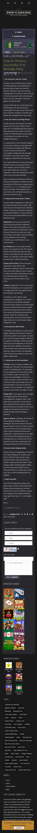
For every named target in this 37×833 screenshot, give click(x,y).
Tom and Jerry (25, 763)
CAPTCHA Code (9, 555)
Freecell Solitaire (8, 693)
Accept (18, 828)
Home (7, 55)
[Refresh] (18, 549)
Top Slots (8, 767)
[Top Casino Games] (18, 13)
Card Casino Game (11, 714)
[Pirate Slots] (9, 624)
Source (6, 508)
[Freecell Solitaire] (19, 624)
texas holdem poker (11, 763)
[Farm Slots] (19, 645)
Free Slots (8, 724)
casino (10, 514)
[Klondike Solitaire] (9, 676)
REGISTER (15, 3)
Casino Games (10, 786)
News (18, 737)
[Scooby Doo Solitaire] (19, 634)
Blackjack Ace (17, 711)
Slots (27, 757)
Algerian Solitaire (10, 708)
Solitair (7, 760)
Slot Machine (19, 757)
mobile (22, 734)
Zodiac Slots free (9, 670)
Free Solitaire (18, 724)
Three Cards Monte (19, 693)
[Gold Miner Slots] (9, 594)
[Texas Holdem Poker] (9, 645)
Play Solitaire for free (20, 750)
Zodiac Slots (17, 767)
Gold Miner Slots (19, 670)
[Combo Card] (9, 604)
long (21, 496)
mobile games (9, 737)
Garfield (27, 724)
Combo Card (20, 721)
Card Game (23, 714)
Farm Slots (19, 681)
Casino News (9, 721)
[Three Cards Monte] (9, 634)
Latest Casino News (17, 55)
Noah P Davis (15, 508)
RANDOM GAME (19, 36)
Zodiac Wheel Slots (24, 770)
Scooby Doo (9, 757)
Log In (8, 783)
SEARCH (22, 3)
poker (5, 517)
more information (21, 825)
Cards (7, 718)
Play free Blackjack (26, 740)
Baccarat (21, 708)
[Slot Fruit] (9, 614)
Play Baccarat (27, 737)
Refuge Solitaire (26, 754)
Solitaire (14, 760)
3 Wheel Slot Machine (12, 705)
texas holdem (23, 760)
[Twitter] (19, 514)
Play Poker (21, 747)
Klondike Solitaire (9, 682)
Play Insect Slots (10, 747)
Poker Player (11, 517)
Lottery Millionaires (11, 734)
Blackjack (8, 711)
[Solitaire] (19, 594)
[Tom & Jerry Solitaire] (19, 614)
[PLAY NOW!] (10, 45)
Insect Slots (22, 727)
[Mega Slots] (19, 604)
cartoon (13, 718)
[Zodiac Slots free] (9, 665)
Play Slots (8, 750)
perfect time (15, 187)
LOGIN (8, 3)
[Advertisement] (20, 21)
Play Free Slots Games (12, 744)
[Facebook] (17, 514)
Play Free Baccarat (11, 740)
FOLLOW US (29, 3)
